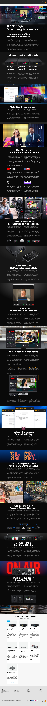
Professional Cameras (3, 690)
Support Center (28, 691)
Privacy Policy (14, 702)
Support (10, 1)
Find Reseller (43, 8)
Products (2, 1)
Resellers (6, 1)
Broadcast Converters (16, 691)
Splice (27, 1)
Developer (15, 1)
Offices (40, 690)
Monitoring (15, 692)
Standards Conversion (16, 690)
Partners (40, 692)
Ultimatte (2, 693)
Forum (30, 1)
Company (19, 1)
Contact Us (28, 692)
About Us (41, 691)
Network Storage (16, 693)
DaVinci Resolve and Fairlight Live (5, 691)
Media (23, 1)
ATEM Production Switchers (4, 692)
